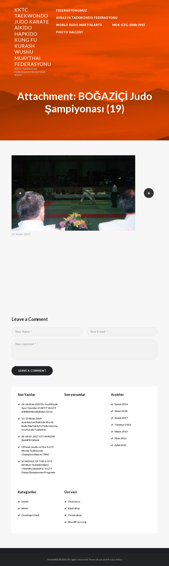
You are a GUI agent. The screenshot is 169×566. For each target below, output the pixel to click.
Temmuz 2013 (123, 424)
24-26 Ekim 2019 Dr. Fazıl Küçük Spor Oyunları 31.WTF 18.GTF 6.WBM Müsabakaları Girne (39, 408)
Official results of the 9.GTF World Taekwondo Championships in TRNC (37, 450)
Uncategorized (30, 515)
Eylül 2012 (120, 445)
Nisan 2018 (121, 411)
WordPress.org (77, 521)
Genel (24, 501)
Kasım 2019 (121, 404)
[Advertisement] (84, 268)
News (24, 508)
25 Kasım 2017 (21, 234)
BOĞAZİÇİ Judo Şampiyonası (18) (19, 192)
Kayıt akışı (74, 508)
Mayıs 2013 (121, 431)
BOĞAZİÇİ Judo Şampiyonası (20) (152, 192)
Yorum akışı (75, 515)
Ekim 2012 (121, 438)
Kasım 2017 (121, 417)
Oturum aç (74, 501)
